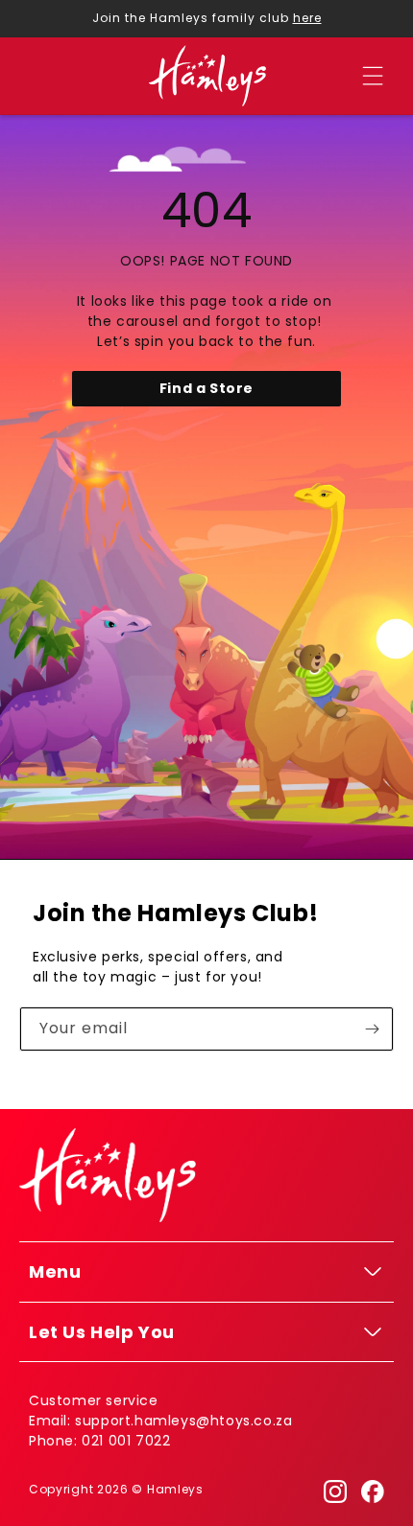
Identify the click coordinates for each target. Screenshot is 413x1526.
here (307, 18)
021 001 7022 (126, 1440)
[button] (373, 76)
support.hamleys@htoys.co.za (183, 1420)
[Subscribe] (372, 1029)
